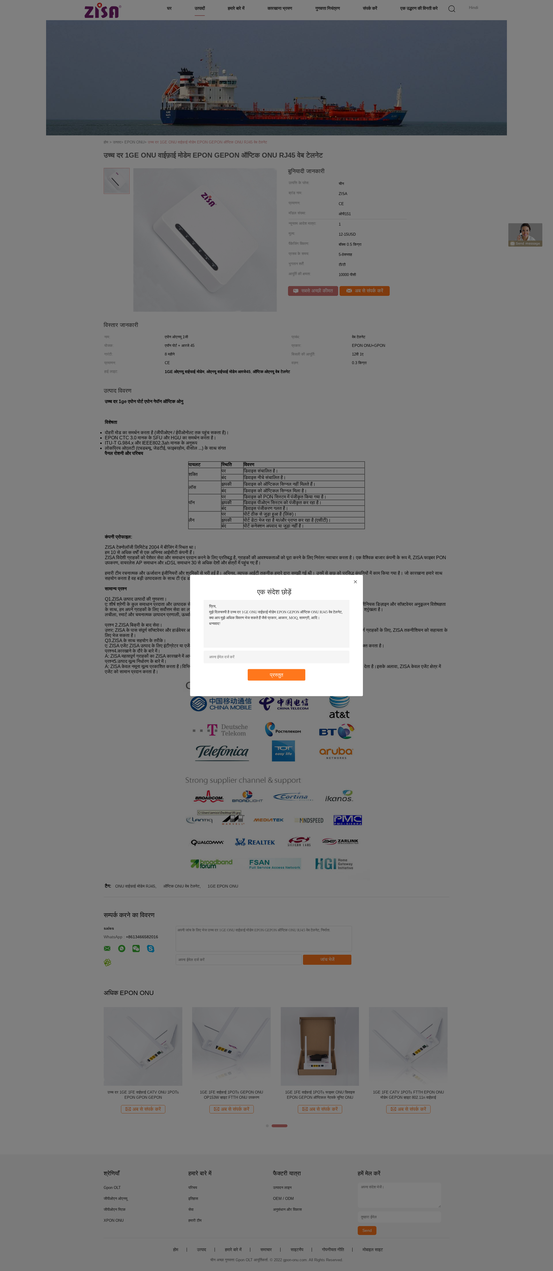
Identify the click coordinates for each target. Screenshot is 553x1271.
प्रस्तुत (276, 675)
